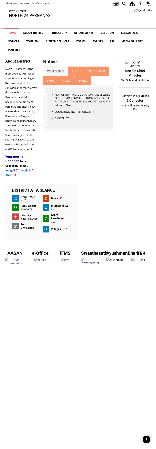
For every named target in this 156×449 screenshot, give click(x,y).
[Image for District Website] (78, 224)
